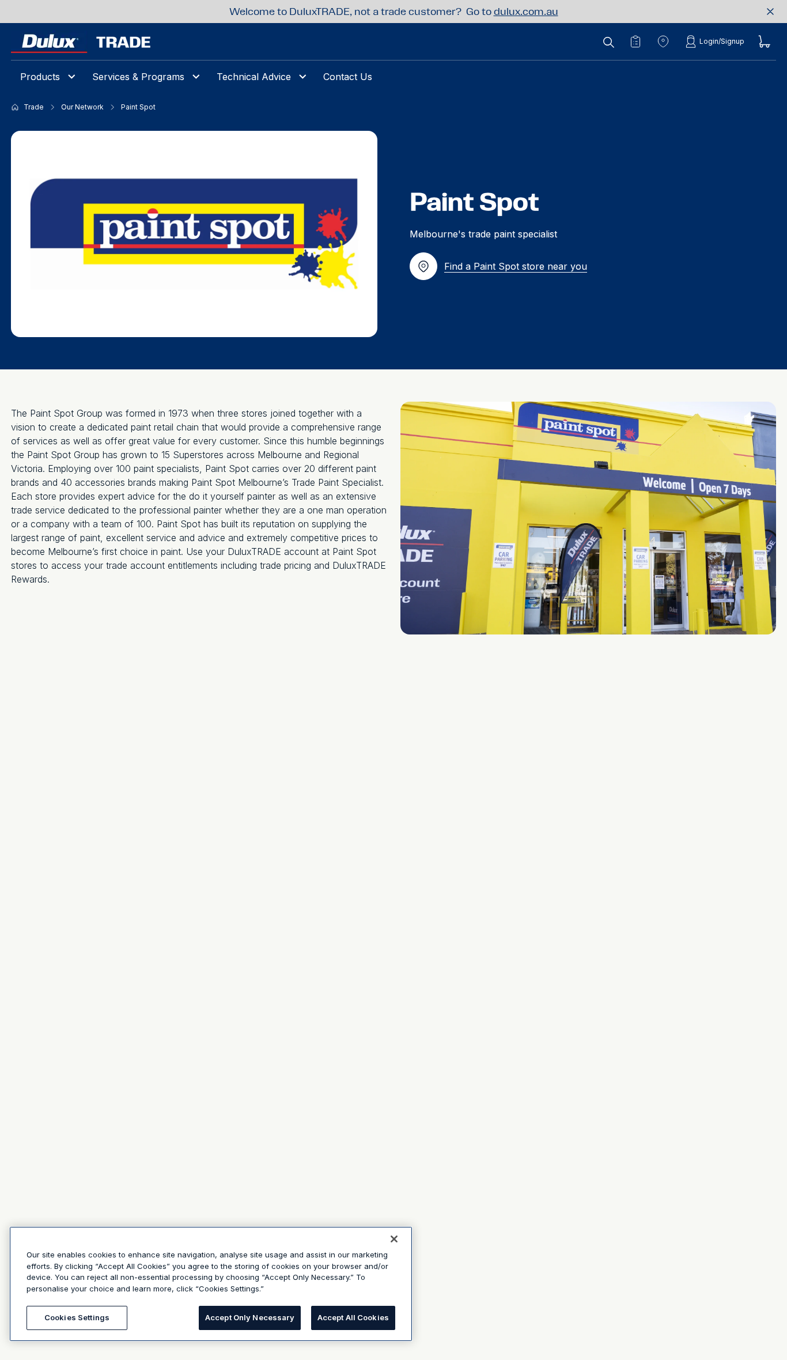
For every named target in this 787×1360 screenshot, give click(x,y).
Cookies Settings (76, 1317)
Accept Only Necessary (249, 1317)
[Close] (394, 1239)
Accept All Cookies (353, 1317)
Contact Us (347, 76)
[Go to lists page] (635, 41)
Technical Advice (254, 76)
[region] (211, 1284)
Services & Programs (138, 76)
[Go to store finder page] (663, 41)
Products (40, 76)
